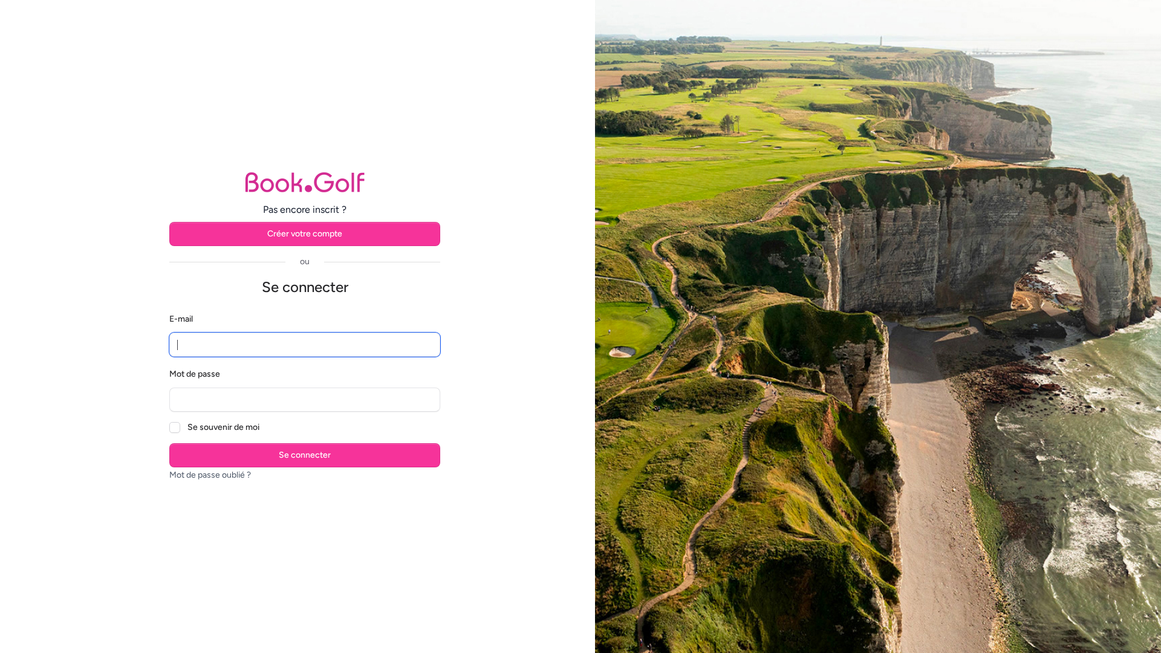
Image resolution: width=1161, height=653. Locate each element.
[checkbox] (174, 427)
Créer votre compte (304, 234)
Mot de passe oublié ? (210, 475)
